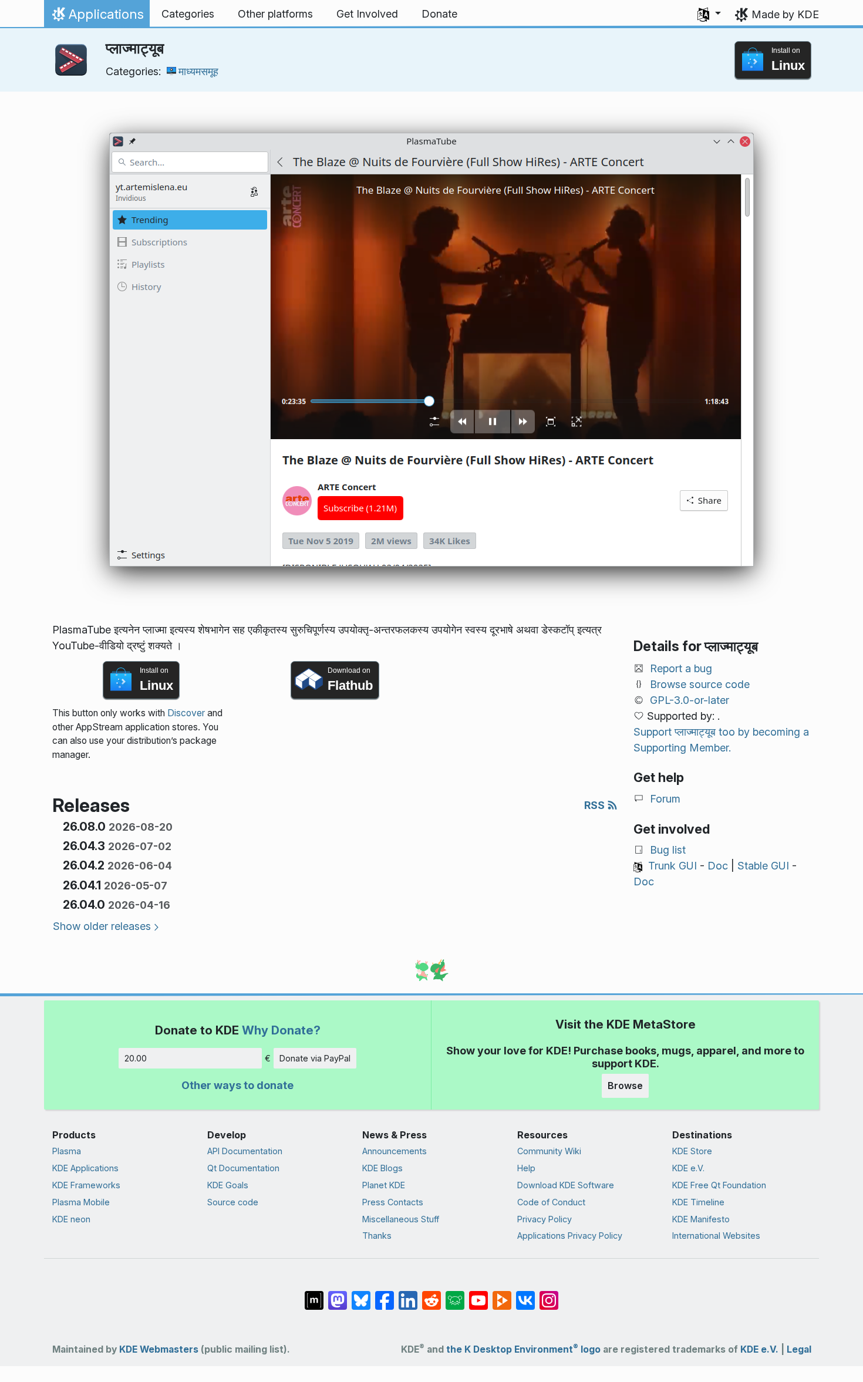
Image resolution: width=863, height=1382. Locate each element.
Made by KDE (785, 14)
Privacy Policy (544, 1219)
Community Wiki (549, 1151)
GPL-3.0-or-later (689, 700)
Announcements (394, 1151)
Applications (96, 17)
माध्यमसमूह (198, 71)
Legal (799, 1349)
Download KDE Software (565, 1185)
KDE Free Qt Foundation (719, 1185)
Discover (186, 713)
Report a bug (681, 668)
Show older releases (102, 926)
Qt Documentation (243, 1168)
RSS (595, 805)
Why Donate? (281, 1030)
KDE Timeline (698, 1202)
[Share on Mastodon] (337, 1294)
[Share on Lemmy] (455, 1294)
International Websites (716, 1236)
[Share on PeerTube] (502, 1294)
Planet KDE (383, 1185)
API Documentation (244, 1151)
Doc (717, 865)
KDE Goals (227, 1185)
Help (526, 1168)
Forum (665, 799)
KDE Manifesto (701, 1219)
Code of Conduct (551, 1202)
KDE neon (71, 1219)
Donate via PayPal (314, 1058)
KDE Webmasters (158, 1349)
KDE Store (692, 1151)
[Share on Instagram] (549, 1294)
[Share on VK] (525, 1294)
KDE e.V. (688, 1168)
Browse (625, 1085)
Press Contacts (392, 1202)
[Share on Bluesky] (361, 1294)
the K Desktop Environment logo (523, 1349)
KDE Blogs (382, 1168)
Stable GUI (763, 865)
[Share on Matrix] (314, 1294)
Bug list (668, 850)
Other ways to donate (237, 1085)
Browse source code (700, 684)
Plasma (66, 1151)
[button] (709, 14)
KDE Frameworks (86, 1185)
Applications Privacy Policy (569, 1236)
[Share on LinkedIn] (408, 1294)
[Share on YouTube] (478, 1294)
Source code (232, 1202)
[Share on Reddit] (431, 1294)
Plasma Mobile (81, 1202)
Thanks (377, 1236)
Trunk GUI (672, 865)
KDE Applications (85, 1168)
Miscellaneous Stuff (400, 1219)
